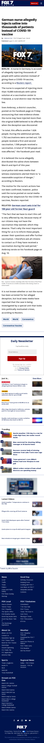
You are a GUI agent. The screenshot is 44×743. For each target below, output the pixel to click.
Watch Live (34, 3)
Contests (23, 592)
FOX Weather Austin (8, 614)
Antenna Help (6, 655)
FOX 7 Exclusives (27, 601)
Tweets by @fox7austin (9, 568)
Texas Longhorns (7, 663)
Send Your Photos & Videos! (27, 642)
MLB (3, 668)
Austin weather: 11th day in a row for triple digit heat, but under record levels (27, 435)
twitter (18, 720)
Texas (4, 585)
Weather (24, 630)
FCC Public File (6, 650)
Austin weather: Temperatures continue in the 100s (15, 503)
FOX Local (6, 601)
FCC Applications (7, 652)
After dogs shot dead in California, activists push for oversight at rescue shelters (16, 410)
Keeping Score (25, 582)
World (28, 38)
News (4, 577)
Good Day (24, 577)
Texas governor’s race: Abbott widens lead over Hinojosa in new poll (26, 461)
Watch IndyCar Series (9, 696)
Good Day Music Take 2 (9, 620)
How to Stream (7, 604)
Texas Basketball (7, 673)
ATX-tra (22, 621)
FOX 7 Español (6, 609)
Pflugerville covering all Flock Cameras (14, 511)
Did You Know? (25, 651)
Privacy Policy (24, 368)
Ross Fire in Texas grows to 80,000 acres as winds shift (15, 403)
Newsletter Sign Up (8, 638)
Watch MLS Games (8, 710)
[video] (37, 504)
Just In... (5, 378)
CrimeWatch (24, 604)
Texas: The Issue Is (26, 612)
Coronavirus (27, 319)
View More (37, 378)
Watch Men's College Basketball (9, 700)
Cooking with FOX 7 (26, 585)
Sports (5, 660)
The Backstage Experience (7, 624)
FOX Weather (24, 648)
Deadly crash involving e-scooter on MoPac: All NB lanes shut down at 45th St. (16, 419)
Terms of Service (23, 370)
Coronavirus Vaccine (12, 325)
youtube (26, 720)
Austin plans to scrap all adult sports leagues (16, 529)
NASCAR (4, 670)
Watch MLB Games (8, 690)
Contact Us (5, 635)
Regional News (27, 660)
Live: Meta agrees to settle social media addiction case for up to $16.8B (14, 394)
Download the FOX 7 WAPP (27, 638)
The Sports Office (7, 612)
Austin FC (5, 665)
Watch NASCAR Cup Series (8, 693)
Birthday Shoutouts (26, 580)
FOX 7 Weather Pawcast (25, 634)
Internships (5, 645)
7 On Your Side (25, 607)
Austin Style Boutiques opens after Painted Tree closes (15, 521)
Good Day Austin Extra (9, 616)
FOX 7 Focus (24, 609)
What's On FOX (7, 633)
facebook (14, 720)
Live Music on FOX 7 (27, 587)
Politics (4, 587)
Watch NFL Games (8, 683)
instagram (22, 720)
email (29, 720)
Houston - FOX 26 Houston (26, 666)
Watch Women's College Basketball (8, 704)
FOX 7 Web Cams (26, 646)
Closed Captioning (8, 648)
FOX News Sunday (8, 594)
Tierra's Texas (6, 607)
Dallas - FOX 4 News (27, 663)
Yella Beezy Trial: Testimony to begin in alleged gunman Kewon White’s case (14, 385)
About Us (6, 630)
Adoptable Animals (26, 590)
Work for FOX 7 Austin (9, 643)
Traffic (4, 582)
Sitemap (4, 596)
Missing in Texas (25, 616)
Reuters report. (24, 83)
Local (3, 580)
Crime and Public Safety (7, 590)
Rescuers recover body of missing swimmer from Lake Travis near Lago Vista (27, 452)
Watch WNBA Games (9, 707)
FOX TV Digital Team (19, 38)
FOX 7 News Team (8, 640)
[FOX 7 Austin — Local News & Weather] (8, 3)
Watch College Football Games (9, 686)
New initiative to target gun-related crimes (16, 538)
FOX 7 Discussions (26, 619)
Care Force (24, 614)
